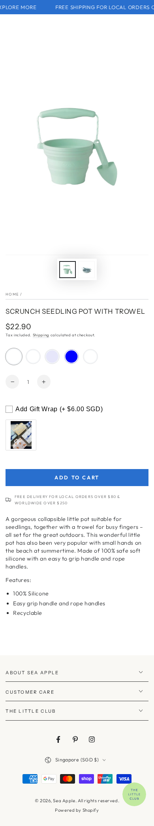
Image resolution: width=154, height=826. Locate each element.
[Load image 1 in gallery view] (67, 269)
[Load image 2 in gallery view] (86, 269)
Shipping (41, 334)
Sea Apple (64, 800)
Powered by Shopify (77, 810)
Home (12, 294)
